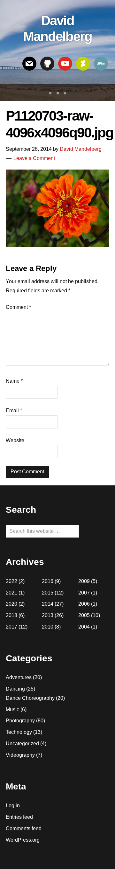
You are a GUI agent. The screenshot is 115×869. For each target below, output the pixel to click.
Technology (19, 732)
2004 (84, 626)
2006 (84, 604)
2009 (84, 581)
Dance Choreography (30, 698)
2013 (47, 615)
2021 (11, 592)
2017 (11, 626)
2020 (11, 604)
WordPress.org (23, 840)
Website (15, 440)
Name (14, 381)
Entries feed (19, 817)
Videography (20, 755)
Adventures (19, 677)
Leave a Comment (34, 158)
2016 (47, 581)
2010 (47, 626)
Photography (20, 720)
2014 (47, 604)
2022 (11, 581)
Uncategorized (22, 743)
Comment (18, 307)
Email (14, 410)
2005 (84, 615)
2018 (11, 615)
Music (12, 709)
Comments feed (24, 828)
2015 (47, 592)
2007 (84, 592)
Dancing (15, 689)
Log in (13, 805)
